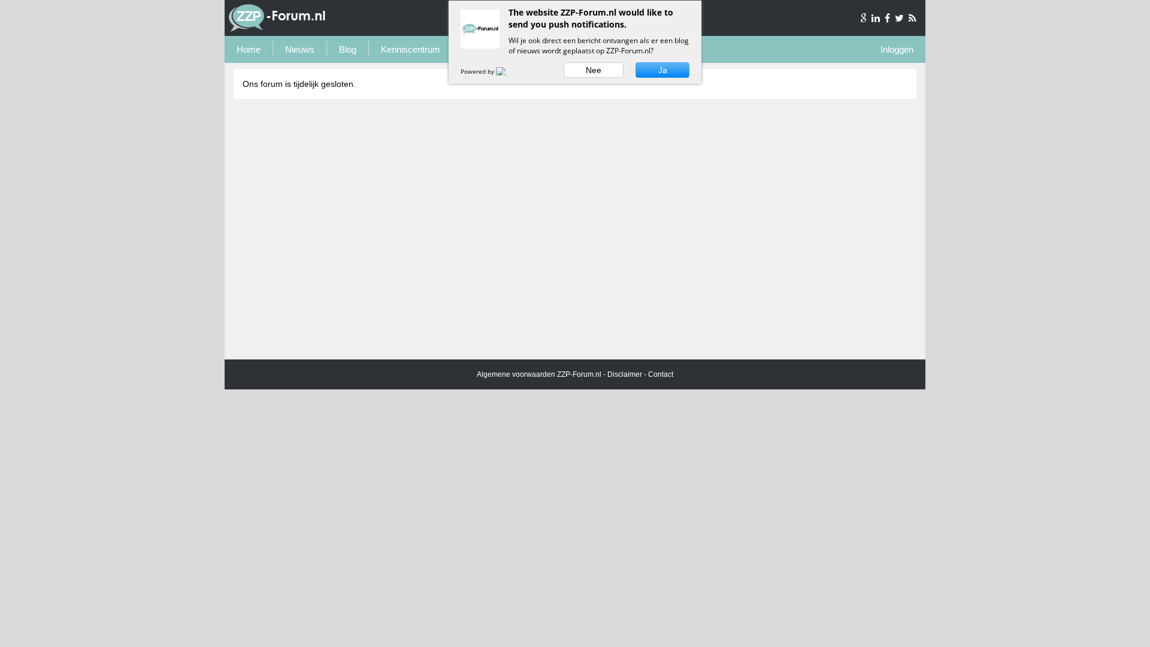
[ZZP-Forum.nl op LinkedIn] (876, 18)
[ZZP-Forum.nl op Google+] (864, 18)
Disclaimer (624, 374)
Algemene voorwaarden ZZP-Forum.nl (539, 374)
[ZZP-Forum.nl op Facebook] (888, 18)
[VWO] (508, 71)
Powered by (478, 71)
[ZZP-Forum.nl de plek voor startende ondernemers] (277, 29)
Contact (660, 374)
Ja (662, 70)
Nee (593, 70)
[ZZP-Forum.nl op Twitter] (900, 18)
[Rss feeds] (912, 18)
